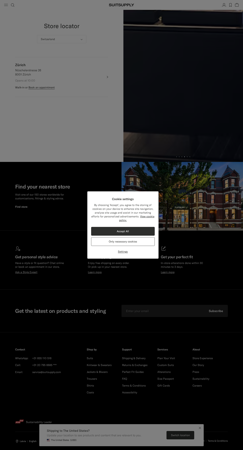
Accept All (123, 231)
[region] (123, 225)
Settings (123, 251)
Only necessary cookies (123, 241)
